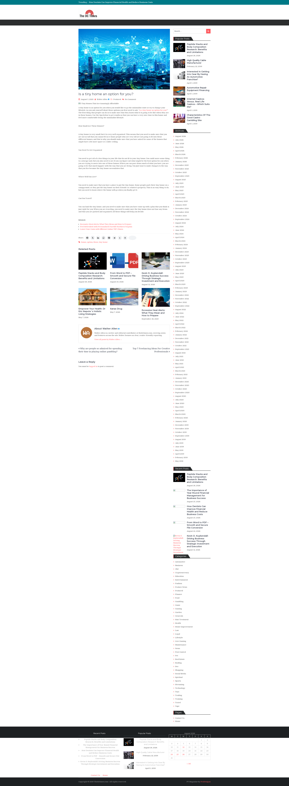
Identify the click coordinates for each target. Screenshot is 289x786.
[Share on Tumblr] (120, 238)
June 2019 (179, 447)
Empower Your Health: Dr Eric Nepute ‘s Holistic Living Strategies (91, 311)
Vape (177, 706)
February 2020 (181, 418)
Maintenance (180, 645)
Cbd (176, 569)
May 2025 (179, 190)
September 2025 (182, 176)
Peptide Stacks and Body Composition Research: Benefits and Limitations (91, 276)
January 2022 (181, 335)
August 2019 (180, 439)
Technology (180, 688)
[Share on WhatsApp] (103, 238)
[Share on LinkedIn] (98, 238)
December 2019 (182, 425)
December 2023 (182, 252)
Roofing (178, 663)
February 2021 (181, 374)
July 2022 (179, 313)
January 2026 (181, 162)
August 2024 (180, 223)
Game (177, 605)
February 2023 (181, 288)
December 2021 (181, 338)
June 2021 (179, 360)
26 (183, 754)
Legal (177, 634)
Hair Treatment (182, 620)
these (95, 242)
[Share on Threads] (125, 238)
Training (179, 699)
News (177, 648)
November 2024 (182, 212)
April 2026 (179, 151)
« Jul (189, 764)
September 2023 (182, 263)
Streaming (179, 684)
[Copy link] (132, 238)
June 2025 (179, 187)
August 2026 (180, 136)
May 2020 (179, 407)
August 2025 (180, 180)
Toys (177, 692)
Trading (178, 695)
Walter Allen (102, 99)
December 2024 (182, 208)
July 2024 (179, 227)
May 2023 (179, 277)
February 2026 (181, 158)
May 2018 (179, 461)
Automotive (180, 562)
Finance (178, 594)
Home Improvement (184, 627)
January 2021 (180, 378)
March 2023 (180, 284)
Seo (176, 666)
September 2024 (182, 219)
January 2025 (181, 205)
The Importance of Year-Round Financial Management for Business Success (198, 494)
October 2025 (181, 172)
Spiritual (179, 677)
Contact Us (179, 718)
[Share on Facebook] (87, 238)
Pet (176, 656)
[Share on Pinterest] (109, 238)
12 (183, 747)
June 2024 (179, 230)
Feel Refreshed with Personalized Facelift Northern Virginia (106, 227)
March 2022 (180, 328)
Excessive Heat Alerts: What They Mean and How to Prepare (105, 224)
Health (178, 623)
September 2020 (182, 393)
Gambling (179, 601)
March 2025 (180, 198)
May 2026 (179, 147)
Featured (117, 99)
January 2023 (181, 291)
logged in (93, 366)
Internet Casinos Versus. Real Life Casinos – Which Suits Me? (198, 103)
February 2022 (181, 331)
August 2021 (180, 353)
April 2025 (179, 194)
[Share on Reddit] (114, 238)
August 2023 (180, 266)
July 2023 (179, 270)
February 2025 (181, 201)
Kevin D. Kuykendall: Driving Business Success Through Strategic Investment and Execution (156, 277)
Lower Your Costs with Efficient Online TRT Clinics (101, 229)
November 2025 (182, 169)
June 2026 (179, 144)
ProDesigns (206, 782)
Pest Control (180, 652)
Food (177, 598)
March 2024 (180, 241)
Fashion (178, 583)
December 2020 (182, 382)
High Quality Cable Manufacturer (196, 61)
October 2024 (181, 216)
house (83, 242)
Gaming (178, 609)
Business (179, 565)
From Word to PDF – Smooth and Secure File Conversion (114, 2)
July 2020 (179, 400)
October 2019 (181, 432)
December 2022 (182, 295)
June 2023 (179, 273)
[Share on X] (93, 238)
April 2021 (179, 367)
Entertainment (181, 580)
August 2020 (180, 396)
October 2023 (181, 259)
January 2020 (181, 421)
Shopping (179, 670)
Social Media (180, 674)
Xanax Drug (116, 309)
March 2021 (180, 371)
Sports (178, 681)
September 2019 (182, 436)
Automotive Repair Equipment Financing (198, 89)
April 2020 (179, 411)
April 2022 (179, 324)
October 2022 (181, 302)
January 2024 (181, 248)
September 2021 (182, 349)
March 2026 (180, 154)
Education (179, 576)
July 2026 (179, 140)
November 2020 (182, 385)
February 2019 (181, 457)
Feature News (181, 587)
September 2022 (182, 306)
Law (177, 630)
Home (177, 721)
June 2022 (179, 317)
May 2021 (179, 364)
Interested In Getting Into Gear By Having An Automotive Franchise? (198, 75)
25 (178, 754)
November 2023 (182, 255)
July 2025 (179, 183)
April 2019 (179, 454)
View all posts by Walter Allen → (108, 339)
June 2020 (179, 403)
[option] (123, 2)
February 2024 (181, 245)
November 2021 (182, 342)
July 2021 (179, 356)
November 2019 (182, 429)
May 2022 (179, 320)
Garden (178, 612)
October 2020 (181, 389)
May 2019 (179, 450)
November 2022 (182, 299)
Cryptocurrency (182, 573)
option (90, 242)
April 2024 (179, 237)
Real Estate (180, 659)
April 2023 (179, 281)
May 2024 (179, 234)
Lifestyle (179, 638)
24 (172, 754)
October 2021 (180, 346)
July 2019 (179, 443)
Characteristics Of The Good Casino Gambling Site (198, 118)
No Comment (130, 99)
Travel (178, 703)
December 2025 (182, 165)
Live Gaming (180, 641)
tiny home (103, 242)
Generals (179, 616)
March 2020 (180, 414)
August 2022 (180, 310)
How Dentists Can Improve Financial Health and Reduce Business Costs (197, 510)
